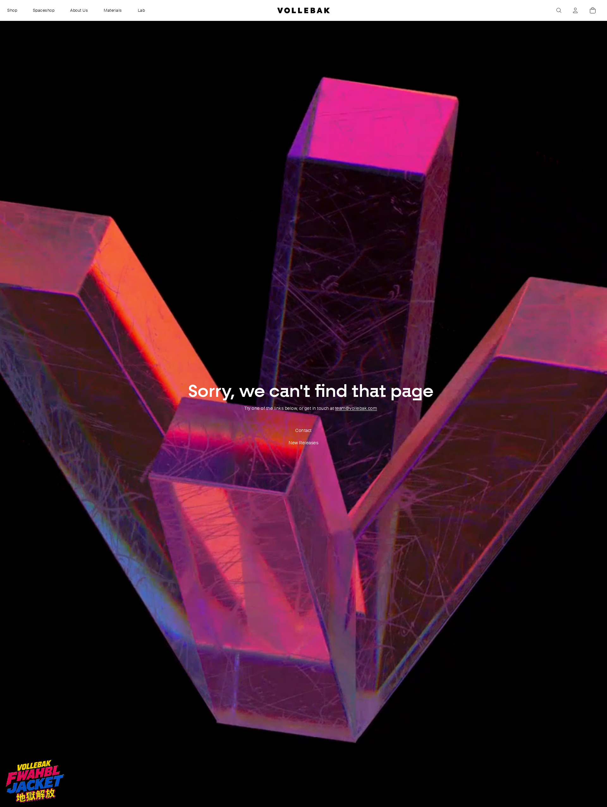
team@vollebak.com (356, 408)
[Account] (575, 10)
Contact (303, 430)
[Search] (559, 10)
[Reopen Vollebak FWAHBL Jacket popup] (34, 781)
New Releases (303, 443)
